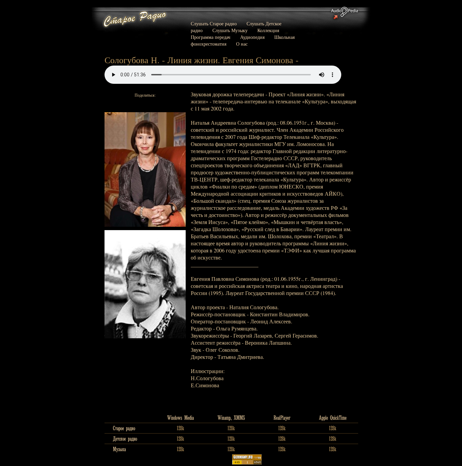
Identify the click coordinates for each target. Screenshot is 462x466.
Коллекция (268, 30)
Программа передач (210, 37)
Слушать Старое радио (214, 23)
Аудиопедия (252, 37)
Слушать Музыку (230, 30)
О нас (242, 44)
